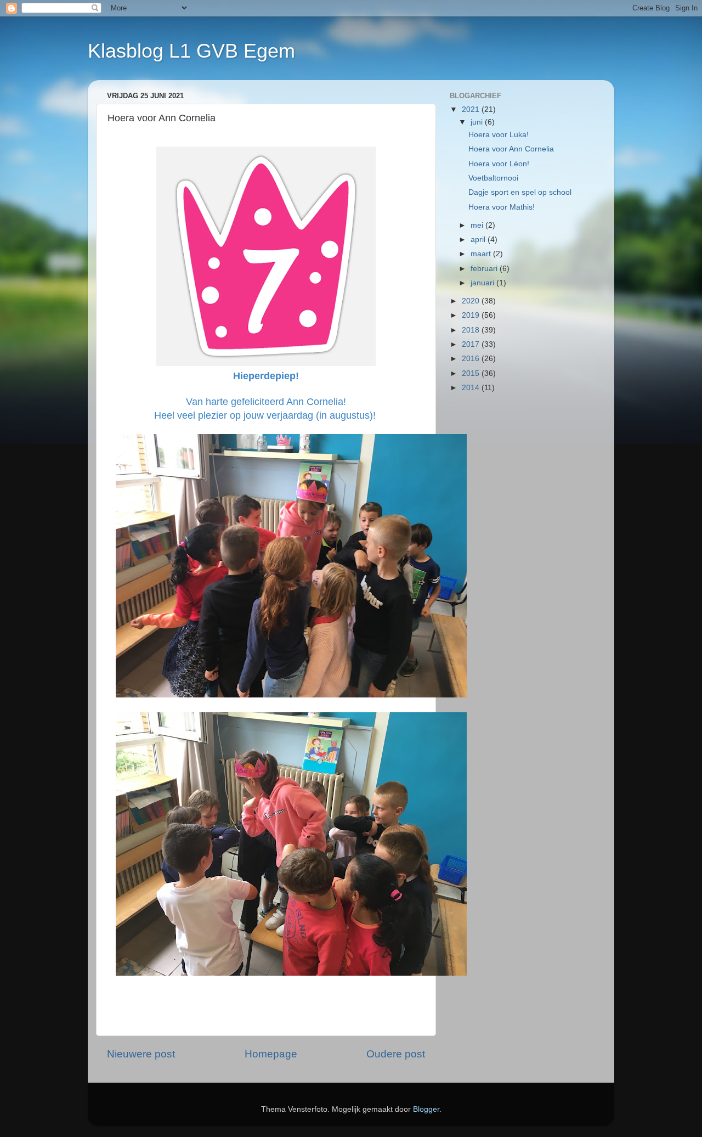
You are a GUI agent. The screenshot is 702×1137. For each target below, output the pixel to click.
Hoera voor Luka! (498, 135)
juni (478, 122)
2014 (472, 388)
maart (482, 254)
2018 (472, 330)
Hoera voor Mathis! (501, 207)
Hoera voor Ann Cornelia (511, 149)
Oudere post (395, 1054)
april (479, 239)
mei (478, 225)
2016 (472, 358)
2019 (472, 315)
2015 (472, 373)
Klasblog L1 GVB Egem (191, 51)
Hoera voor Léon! (498, 164)
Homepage (271, 1054)
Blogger (426, 1109)
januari (483, 283)
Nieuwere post (141, 1054)
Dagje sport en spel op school (519, 192)
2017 (472, 344)
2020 (472, 301)
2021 (472, 109)
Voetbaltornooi (493, 178)
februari (485, 268)
